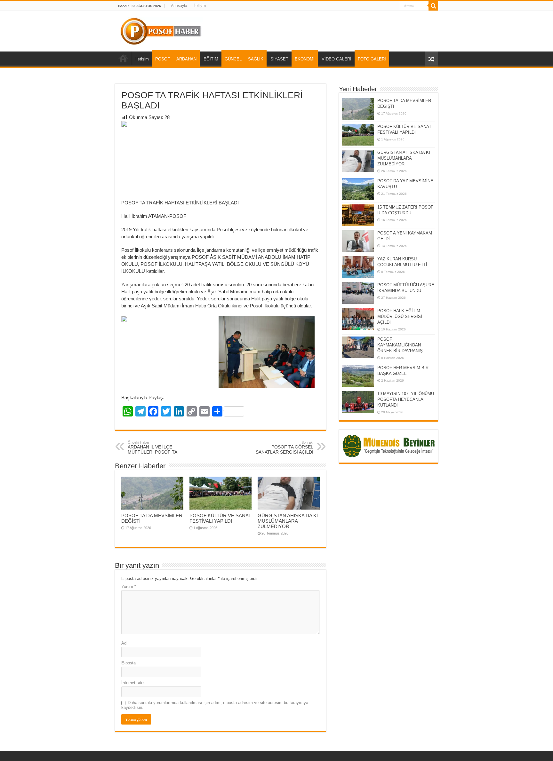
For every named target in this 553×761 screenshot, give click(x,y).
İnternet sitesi (134, 682)
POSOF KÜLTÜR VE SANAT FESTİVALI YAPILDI (220, 518)
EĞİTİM (211, 59)
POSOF (162, 59)
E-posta (128, 663)
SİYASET (279, 59)
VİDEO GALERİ (336, 59)
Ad (123, 643)
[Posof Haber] (161, 30)
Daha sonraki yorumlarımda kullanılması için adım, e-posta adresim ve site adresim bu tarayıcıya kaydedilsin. (214, 705)
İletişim (200, 6)
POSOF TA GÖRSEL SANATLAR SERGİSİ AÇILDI (284, 447)
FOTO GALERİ (372, 59)
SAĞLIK (255, 59)
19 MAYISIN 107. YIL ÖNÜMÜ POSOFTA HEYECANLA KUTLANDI (405, 399)
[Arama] (433, 6)
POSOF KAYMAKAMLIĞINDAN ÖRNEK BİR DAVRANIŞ (400, 345)
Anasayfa (179, 6)
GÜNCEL (233, 59)
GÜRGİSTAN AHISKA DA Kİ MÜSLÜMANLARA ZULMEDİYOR (288, 521)
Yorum (128, 586)
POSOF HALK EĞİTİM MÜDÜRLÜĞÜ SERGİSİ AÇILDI (399, 316)
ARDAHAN (186, 59)
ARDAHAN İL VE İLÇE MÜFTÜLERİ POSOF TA (152, 447)
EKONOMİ (305, 59)
